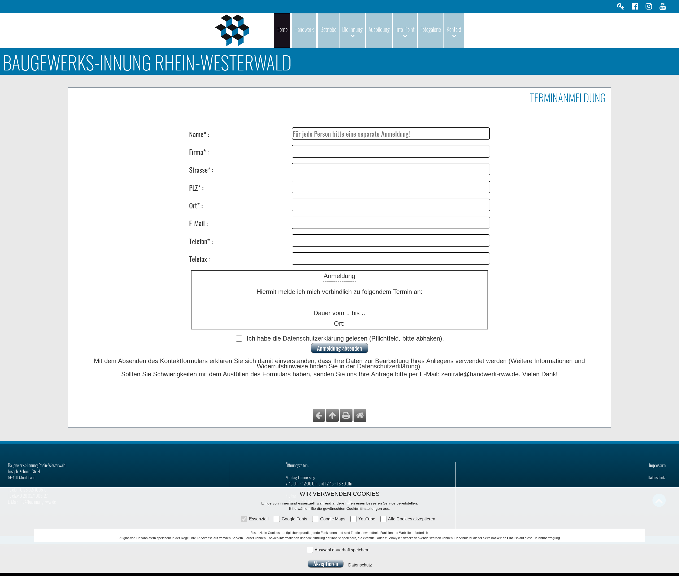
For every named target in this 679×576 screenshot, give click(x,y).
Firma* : (199, 151)
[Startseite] (360, 415)
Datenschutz (657, 477)
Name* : (199, 133)
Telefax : (199, 258)
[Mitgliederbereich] (620, 8)
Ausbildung (379, 29)
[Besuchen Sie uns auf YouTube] (662, 8)
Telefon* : (201, 240)
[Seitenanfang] (332, 415)
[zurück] (319, 415)
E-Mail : (198, 222)
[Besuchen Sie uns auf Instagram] (649, 8)
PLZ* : (196, 187)
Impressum (657, 465)
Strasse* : (201, 169)
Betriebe (328, 29)
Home (282, 29)
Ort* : (196, 204)
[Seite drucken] (346, 415)
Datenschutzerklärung (313, 338)
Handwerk (304, 29)
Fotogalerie (430, 29)
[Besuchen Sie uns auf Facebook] (635, 8)
